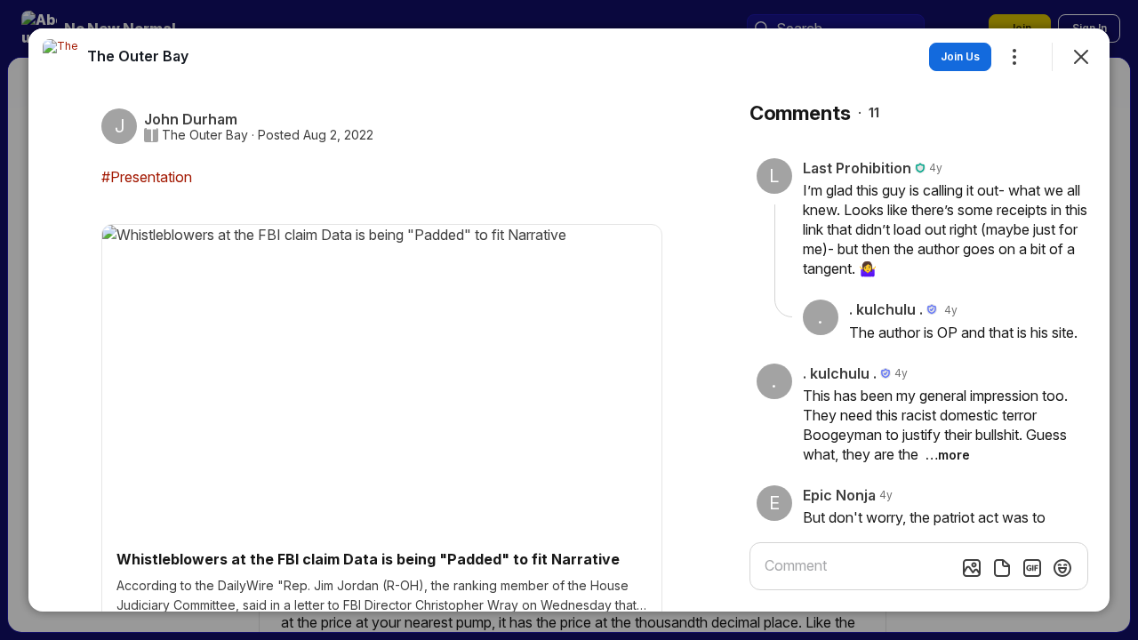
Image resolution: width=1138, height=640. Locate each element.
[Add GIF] (1032, 568)
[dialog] (569, 320)
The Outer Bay (205, 135)
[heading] (137, 56)
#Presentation (146, 177)
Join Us (960, 56)
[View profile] (60, 57)
